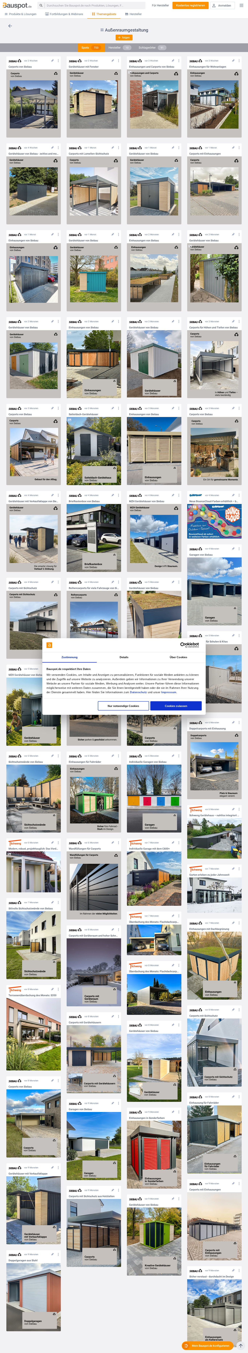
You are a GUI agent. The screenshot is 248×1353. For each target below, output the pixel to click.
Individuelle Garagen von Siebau (147, 762)
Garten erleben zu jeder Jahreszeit (209, 874)
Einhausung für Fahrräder (204, 1102)
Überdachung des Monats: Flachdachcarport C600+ (154, 922)
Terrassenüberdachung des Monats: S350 (32, 995)
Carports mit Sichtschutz (23, 588)
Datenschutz (138, 692)
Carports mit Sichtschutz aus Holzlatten (92, 1196)
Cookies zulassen (176, 705)
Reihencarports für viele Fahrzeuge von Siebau (94, 588)
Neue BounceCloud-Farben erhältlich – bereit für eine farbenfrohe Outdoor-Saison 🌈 (214, 501)
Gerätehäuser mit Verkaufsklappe (28, 1173)
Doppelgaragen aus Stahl (23, 1260)
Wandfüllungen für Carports (85, 848)
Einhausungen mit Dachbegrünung (209, 929)
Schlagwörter (151, 47)
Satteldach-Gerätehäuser (83, 414)
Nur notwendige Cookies (123, 705)
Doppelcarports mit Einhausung (207, 728)
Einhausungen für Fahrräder (85, 762)
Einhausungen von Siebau (23, 240)
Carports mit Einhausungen (205, 153)
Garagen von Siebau (201, 554)
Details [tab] (124, 657)
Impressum (168, 692)
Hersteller (119, 47)
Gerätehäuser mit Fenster (84, 66)
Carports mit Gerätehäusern (85, 1022)
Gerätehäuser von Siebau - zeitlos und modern (34, 153)
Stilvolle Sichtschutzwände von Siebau (31, 908)
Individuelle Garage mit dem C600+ (149, 848)
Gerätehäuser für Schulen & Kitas (208, 641)
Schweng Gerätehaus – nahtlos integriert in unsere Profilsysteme (214, 815)
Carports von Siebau (20, 66)
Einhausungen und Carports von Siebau (151, 66)
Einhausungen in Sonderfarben (147, 1118)
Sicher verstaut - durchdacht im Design (211, 1276)
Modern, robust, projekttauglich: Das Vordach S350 (34, 848)
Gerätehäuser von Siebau (143, 153)
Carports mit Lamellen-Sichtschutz (89, 153)
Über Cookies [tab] (178, 657)
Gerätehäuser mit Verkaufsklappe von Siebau (34, 501)
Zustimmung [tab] (70, 657)
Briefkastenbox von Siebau (84, 501)
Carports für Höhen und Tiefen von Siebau (213, 327)
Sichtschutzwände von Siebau (26, 762)
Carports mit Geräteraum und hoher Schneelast (94, 935)
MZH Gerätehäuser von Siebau (146, 501)
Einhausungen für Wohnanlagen (207, 66)
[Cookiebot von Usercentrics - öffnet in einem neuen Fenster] (186, 645)
